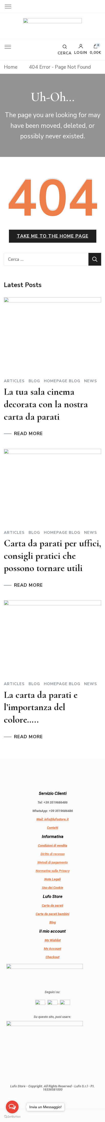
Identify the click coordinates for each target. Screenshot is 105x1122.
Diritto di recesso (53, 854)
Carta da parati (52, 905)
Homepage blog (62, 381)
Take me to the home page (52, 236)
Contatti (52, 828)
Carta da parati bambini (52, 914)
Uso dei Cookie (52, 888)
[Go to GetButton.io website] (12, 1116)
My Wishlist (53, 940)
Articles (14, 381)
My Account (52, 949)
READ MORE (28, 433)
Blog (34, 381)
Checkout (52, 957)
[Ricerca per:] (46, 259)
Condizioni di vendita (52, 845)
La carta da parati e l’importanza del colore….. (40, 707)
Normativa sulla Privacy (53, 871)
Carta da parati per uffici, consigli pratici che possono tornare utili (52, 555)
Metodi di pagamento (52, 862)
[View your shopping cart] (95, 47)
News (90, 381)
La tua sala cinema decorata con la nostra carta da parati (46, 404)
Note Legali (52, 879)
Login (80, 52)
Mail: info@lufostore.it (52, 819)
